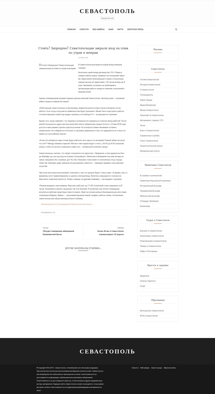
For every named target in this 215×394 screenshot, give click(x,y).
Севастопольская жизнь (151, 146)
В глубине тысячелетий (151, 175)
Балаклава (145, 206)
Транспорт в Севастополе (152, 115)
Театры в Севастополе (150, 246)
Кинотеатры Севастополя (152, 236)
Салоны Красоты (148, 281)
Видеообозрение (148, 105)
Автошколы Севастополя (152, 311)
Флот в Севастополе (149, 130)
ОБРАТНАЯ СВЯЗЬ (135, 29)
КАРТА (120, 29)
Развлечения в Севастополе (153, 241)
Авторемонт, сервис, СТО (151, 120)
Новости (135, 368)
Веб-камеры (145, 368)
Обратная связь (170, 368)
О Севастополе (147, 90)
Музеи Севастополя (149, 110)
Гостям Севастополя (149, 79)
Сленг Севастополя (149, 141)
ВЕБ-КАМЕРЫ (99, 29)
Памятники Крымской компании (155, 181)
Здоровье (144, 276)
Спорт (142, 286)
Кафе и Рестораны (148, 251)
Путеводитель (146, 95)
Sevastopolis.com (46, 374)
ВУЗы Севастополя (149, 316)
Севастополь (107, 11)
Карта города (156, 368)
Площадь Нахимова (149, 201)
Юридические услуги (150, 151)
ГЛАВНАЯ (71, 29)
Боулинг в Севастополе (151, 231)
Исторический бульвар (150, 186)
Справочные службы (150, 135)
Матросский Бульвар (150, 196)
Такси (142, 125)
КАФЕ (110, 29)
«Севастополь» (98, 371)
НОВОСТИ (84, 29)
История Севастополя (150, 84)
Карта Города (146, 100)
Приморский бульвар (150, 191)
